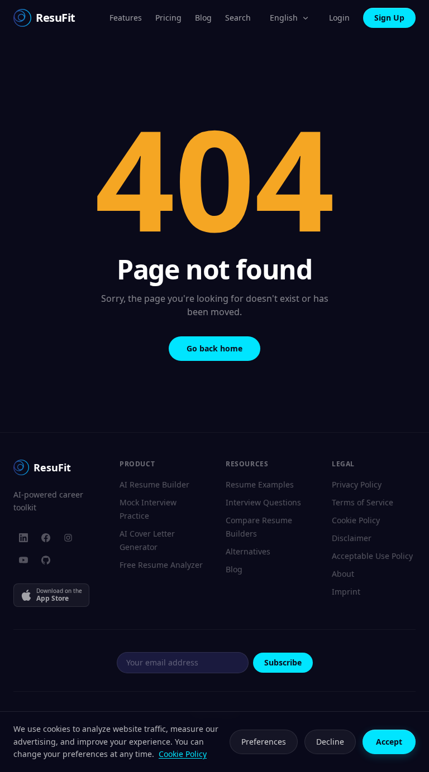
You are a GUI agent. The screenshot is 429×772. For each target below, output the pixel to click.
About (343, 573)
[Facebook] (46, 538)
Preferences (263, 741)
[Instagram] (68, 538)
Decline (330, 741)
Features (125, 17)
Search (238, 17)
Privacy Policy (357, 484)
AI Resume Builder (154, 484)
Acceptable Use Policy (372, 556)
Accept (389, 741)
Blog (203, 17)
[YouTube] (23, 560)
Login (339, 17)
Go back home (214, 348)
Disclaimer (351, 538)
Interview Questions (263, 502)
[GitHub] (46, 560)
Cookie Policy (356, 520)
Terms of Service (362, 502)
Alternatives (248, 551)
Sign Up (389, 17)
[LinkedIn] (23, 538)
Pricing (168, 17)
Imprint (346, 591)
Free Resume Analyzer (161, 564)
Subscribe (283, 662)
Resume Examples (260, 484)
